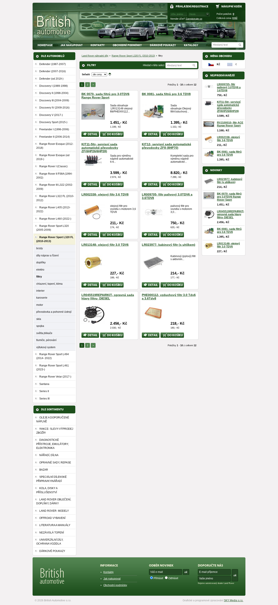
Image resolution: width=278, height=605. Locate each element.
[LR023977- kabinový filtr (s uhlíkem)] (153, 268)
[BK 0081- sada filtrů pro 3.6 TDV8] (153, 116)
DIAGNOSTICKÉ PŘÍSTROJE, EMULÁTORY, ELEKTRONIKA (52, 444)
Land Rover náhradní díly (95, 55)
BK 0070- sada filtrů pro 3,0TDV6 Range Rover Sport (105, 95)
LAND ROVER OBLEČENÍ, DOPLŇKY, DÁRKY (53, 501)
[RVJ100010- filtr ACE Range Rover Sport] (209, 125)
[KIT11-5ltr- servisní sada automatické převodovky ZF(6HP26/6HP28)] (93, 165)
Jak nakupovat (72, 45)
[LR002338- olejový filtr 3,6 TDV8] (93, 218)
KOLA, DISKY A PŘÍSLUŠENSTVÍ (46, 490)
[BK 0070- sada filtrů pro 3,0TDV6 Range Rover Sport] (93, 117)
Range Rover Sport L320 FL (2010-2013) (133, 55)
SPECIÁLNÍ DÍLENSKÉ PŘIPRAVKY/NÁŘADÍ (51, 478)
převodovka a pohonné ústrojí (53, 311)
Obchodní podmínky (127, 45)
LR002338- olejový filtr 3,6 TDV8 (105, 194)
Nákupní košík (231, 6)
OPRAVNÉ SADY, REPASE (55, 462)
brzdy (39, 248)
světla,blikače (44, 333)
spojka (40, 325)
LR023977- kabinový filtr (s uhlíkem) (168, 244)
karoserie (41, 297)
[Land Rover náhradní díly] (54, 25)
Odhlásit (173, 578)
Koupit (104, 133)
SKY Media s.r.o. (233, 600)
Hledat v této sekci (153, 65)
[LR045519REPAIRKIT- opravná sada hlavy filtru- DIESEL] (93, 322)
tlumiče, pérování (46, 340)
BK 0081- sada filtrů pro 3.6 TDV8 (166, 94)
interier (40, 290)
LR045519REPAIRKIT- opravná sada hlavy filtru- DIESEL (107, 296)
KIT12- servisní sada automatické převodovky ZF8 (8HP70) (166, 145)
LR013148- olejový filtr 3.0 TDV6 (105, 244)
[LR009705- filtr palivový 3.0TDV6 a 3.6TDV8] (153, 218)
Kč (234, 18)
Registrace (200, 6)
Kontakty (98, 45)
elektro (40, 269)
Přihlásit (158, 578)
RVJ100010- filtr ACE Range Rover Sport (230, 124)
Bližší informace (87, 134)
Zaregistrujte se (194, 18)
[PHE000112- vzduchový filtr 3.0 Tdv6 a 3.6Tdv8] (153, 318)
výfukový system (45, 347)
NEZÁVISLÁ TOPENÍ (51, 532)
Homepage (45, 45)
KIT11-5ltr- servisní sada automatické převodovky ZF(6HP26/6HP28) (99, 147)
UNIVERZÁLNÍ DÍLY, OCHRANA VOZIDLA (49, 541)
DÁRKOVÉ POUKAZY (163, 45)
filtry (39, 276)
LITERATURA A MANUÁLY (54, 525)
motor (39, 304)
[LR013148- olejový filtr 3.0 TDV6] (93, 268)
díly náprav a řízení (47, 255)
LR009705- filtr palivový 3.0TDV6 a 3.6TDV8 (229, 87)
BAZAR (43, 469)
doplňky (41, 262)
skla (38, 319)
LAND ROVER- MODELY (54, 510)
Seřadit (86, 74)
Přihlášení (183, 6)
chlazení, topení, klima (49, 283)
